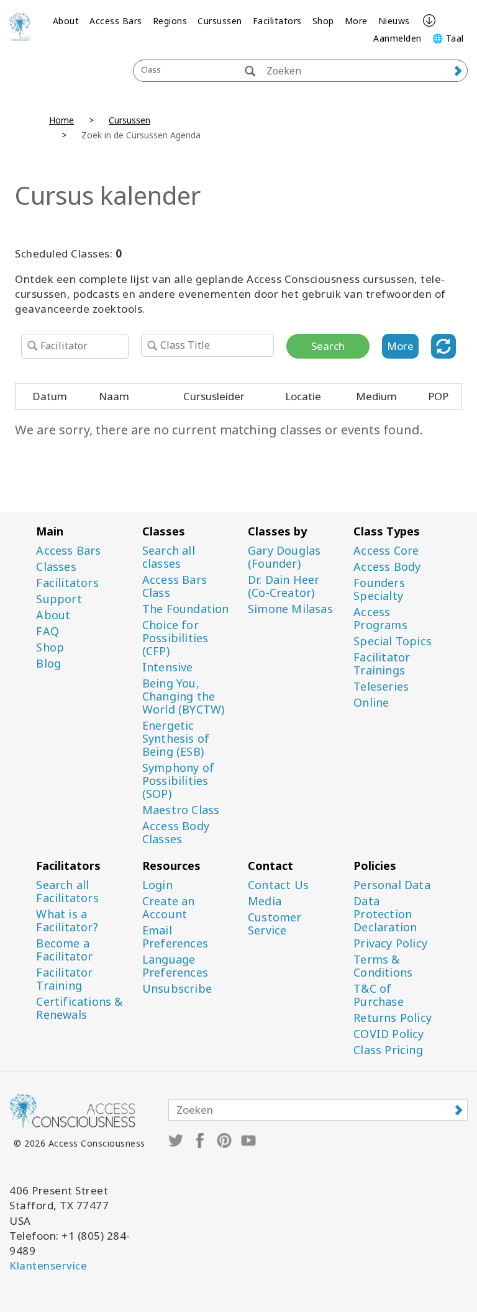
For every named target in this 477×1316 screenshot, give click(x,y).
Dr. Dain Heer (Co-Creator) (284, 586)
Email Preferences (175, 937)
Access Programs (380, 619)
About (66, 21)
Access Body (386, 566)
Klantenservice (48, 1265)
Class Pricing (388, 1050)
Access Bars (115, 21)
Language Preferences (175, 966)
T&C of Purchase (378, 995)
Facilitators (277, 21)
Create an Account (168, 908)
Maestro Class (181, 810)
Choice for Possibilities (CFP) (175, 638)
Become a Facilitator (64, 950)
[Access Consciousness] (19, 26)
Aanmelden (397, 38)
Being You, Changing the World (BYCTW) (183, 696)
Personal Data (391, 885)
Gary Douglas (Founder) (284, 557)
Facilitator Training (64, 979)
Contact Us (278, 885)
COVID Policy (388, 1034)
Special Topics (392, 641)
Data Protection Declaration (385, 914)
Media (264, 901)
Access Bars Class (174, 586)
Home (61, 120)
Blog (48, 663)
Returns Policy (392, 1017)
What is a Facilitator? (67, 921)
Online (371, 702)
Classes (56, 566)
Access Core (386, 550)
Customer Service (275, 924)
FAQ (47, 631)
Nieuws (394, 21)
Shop (323, 21)
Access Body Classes (175, 833)
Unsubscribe (177, 988)
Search (328, 346)
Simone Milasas (290, 608)
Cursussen (220, 21)
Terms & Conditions (382, 966)
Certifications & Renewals (79, 1008)
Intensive (167, 667)
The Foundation (185, 608)
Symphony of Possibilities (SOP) (178, 780)
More (356, 21)
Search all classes (168, 557)
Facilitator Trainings (381, 664)
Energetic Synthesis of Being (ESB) (175, 738)
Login (157, 885)
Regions (170, 21)
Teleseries (381, 686)
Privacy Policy (390, 943)
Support (58, 599)
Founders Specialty (379, 589)
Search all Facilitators (67, 892)
